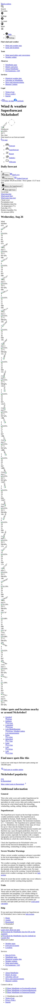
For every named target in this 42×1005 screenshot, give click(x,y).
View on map (9, 101)
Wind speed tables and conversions (17, 55)
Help (10, 34)
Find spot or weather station (13, 770)
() (7, 196)
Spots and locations (12, 48)
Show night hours (10, 190)
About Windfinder (11, 69)
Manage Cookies (11, 84)
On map (5, 140)
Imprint (8, 96)
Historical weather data (13, 78)
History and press (11, 67)
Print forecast (8, 178)
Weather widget (10, 57)
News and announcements (14, 82)
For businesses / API (12, 71)
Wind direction (6, 194)
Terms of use (9, 92)
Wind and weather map (13, 46)
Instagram (32, 990)
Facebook (20, 101)
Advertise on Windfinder (14, 80)
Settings (11, 38)
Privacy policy (10, 94)
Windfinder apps (11, 65)
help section (30, 914)
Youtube (32, 992)
